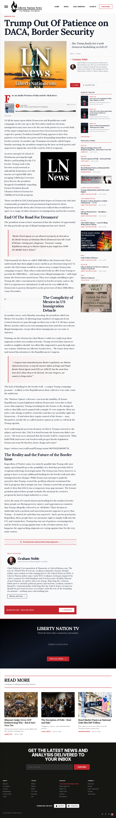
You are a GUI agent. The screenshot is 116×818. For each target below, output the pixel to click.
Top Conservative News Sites (69, 784)
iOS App (90, 791)
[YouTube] (109, 814)
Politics (33, 784)
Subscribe (82, 767)
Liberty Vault (63, 791)
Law (32, 796)
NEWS (66, 7)
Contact (5, 789)
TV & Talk (34, 791)
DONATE (93, 7)
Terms (5, 796)
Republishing (7, 791)
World (33, 789)
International (63, 796)
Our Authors (6, 786)
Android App (91, 794)
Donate (90, 786)
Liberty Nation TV (64, 786)
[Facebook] (106, 814)
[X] (102, 814)
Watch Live (62, 789)
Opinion (33, 786)
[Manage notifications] (112, 814)
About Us (5, 784)
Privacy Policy (7, 794)
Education (34, 794)
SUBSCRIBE (105, 7)
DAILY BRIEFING (79, 7)
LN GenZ (62, 794)
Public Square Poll (93, 789)
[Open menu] (6, 6)
